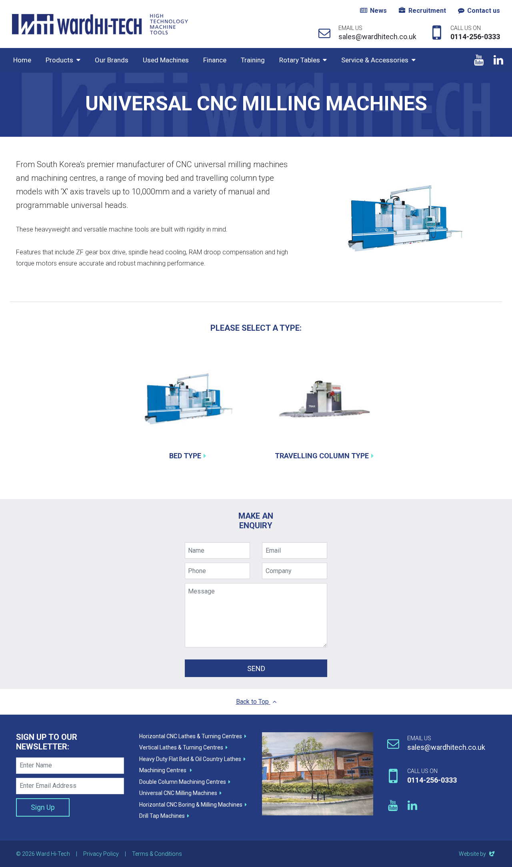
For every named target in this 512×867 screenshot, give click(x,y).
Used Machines (166, 60)
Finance (214, 60)
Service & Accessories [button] (374, 60)
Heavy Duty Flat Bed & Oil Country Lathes (190, 759)
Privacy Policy (101, 854)
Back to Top (253, 701)
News (378, 10)
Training (253, 60)
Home (22, 60)
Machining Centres (163, 770)
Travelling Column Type (322, 455)
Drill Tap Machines (162, 816)
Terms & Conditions (157, 854)
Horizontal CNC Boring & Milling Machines (190, 804)
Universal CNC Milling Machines (178, 793)
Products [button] (59, 60)
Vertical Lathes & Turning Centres (181, 747)
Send (256, 668)
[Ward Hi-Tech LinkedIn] (498, 60)
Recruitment (427, 10)
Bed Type (185, 455)
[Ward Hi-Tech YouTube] (478, 60)
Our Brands (111, 60)
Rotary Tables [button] (299, 60)
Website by (477, 854)
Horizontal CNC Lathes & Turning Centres (190, 736)
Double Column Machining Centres (182, 782)
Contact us (483, 10)
